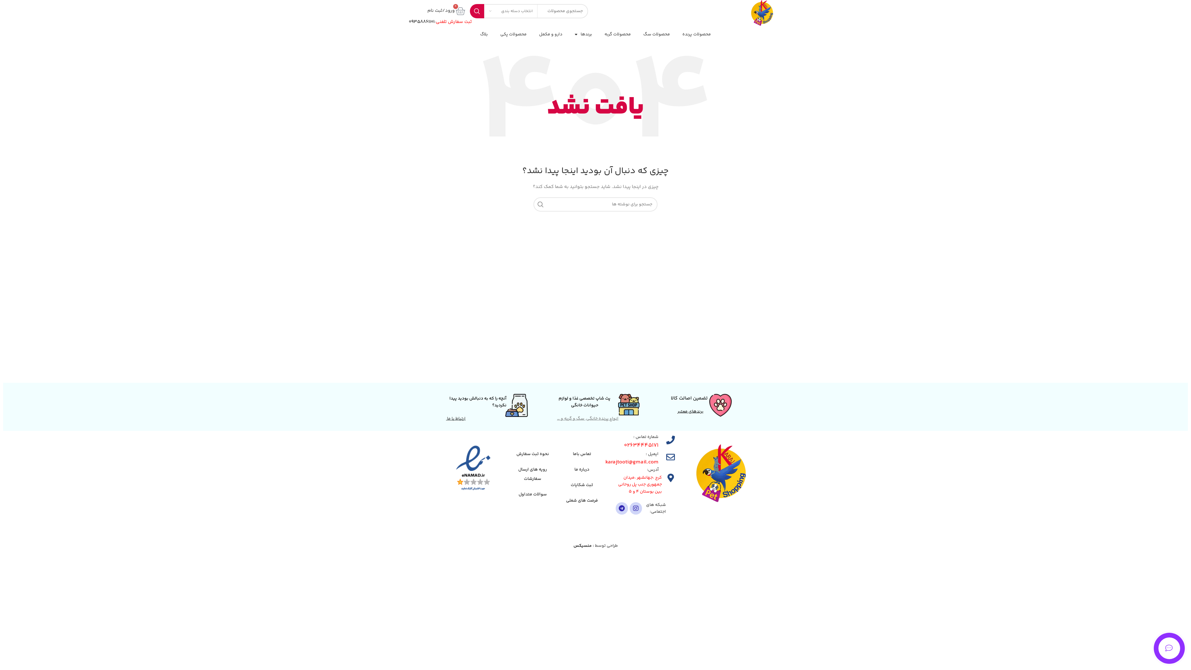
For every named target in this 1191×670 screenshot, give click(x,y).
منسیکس (582, 546)
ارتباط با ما (456, 418)
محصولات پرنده (696, 34)
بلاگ (484, 34)
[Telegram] (622, 508)
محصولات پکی (513, 34)
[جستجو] (540, 204)
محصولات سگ (656, 34)
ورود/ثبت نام (441, 10)
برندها (586, 34)
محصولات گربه (617, 34)
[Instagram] (636, 508)
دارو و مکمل (550, 34)
